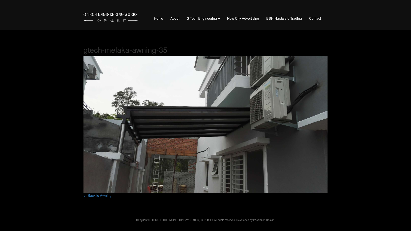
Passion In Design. (264, 220)
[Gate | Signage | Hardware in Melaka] (110, 16)
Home (158, 18)
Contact (315, 18)
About (174, 18)
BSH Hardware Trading (284, 18)
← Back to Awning (97, 195)
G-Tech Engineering (202, 18)
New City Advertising (243, 18)
